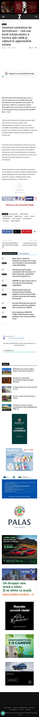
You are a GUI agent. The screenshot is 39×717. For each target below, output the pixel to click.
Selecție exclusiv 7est (9, 253)
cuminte (26, 216)
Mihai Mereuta (6, 218)
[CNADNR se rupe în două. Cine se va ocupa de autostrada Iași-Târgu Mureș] (6, 283)
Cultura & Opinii (13, 709)
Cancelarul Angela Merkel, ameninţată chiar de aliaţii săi (10, 245)
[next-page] (6, 323)
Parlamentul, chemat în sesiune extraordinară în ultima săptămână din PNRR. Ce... (25, 407)
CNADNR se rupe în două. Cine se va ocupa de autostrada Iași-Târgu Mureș (24, 283)
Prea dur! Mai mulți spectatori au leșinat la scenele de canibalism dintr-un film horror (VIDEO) (24, 305)
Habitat (32, 216)
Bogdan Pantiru (18, 216)
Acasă (3, 21)
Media (3, 307)
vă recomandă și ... (24, 253)
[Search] (36, 16)
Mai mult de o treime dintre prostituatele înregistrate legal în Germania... (23, 380)
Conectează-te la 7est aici (16, 338)
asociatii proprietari (7, 216)
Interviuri (21, 709)
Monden (28, 709)
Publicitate (31, 707)
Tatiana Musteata (27, 218)
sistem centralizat (16, 218)
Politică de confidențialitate (20, 707)
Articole (9, 21)
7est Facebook (7, 707)
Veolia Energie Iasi (15, 220)
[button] (3, 16)
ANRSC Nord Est (24, 214)
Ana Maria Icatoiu (13, 214)
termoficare (6, 220)
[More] (35, 231)
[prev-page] (3, 323)
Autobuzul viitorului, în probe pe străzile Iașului (29, 244)
